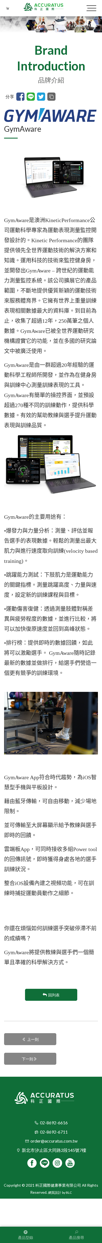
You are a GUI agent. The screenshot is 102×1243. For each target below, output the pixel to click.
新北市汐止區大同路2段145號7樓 (54, 1150)
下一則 (27, 1059)
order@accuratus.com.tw (54, 1140)
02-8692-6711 (54, 1131)
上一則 (33, 1039)
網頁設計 (54, 1192)
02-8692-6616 (54, 1122)
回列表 (54, 995)
